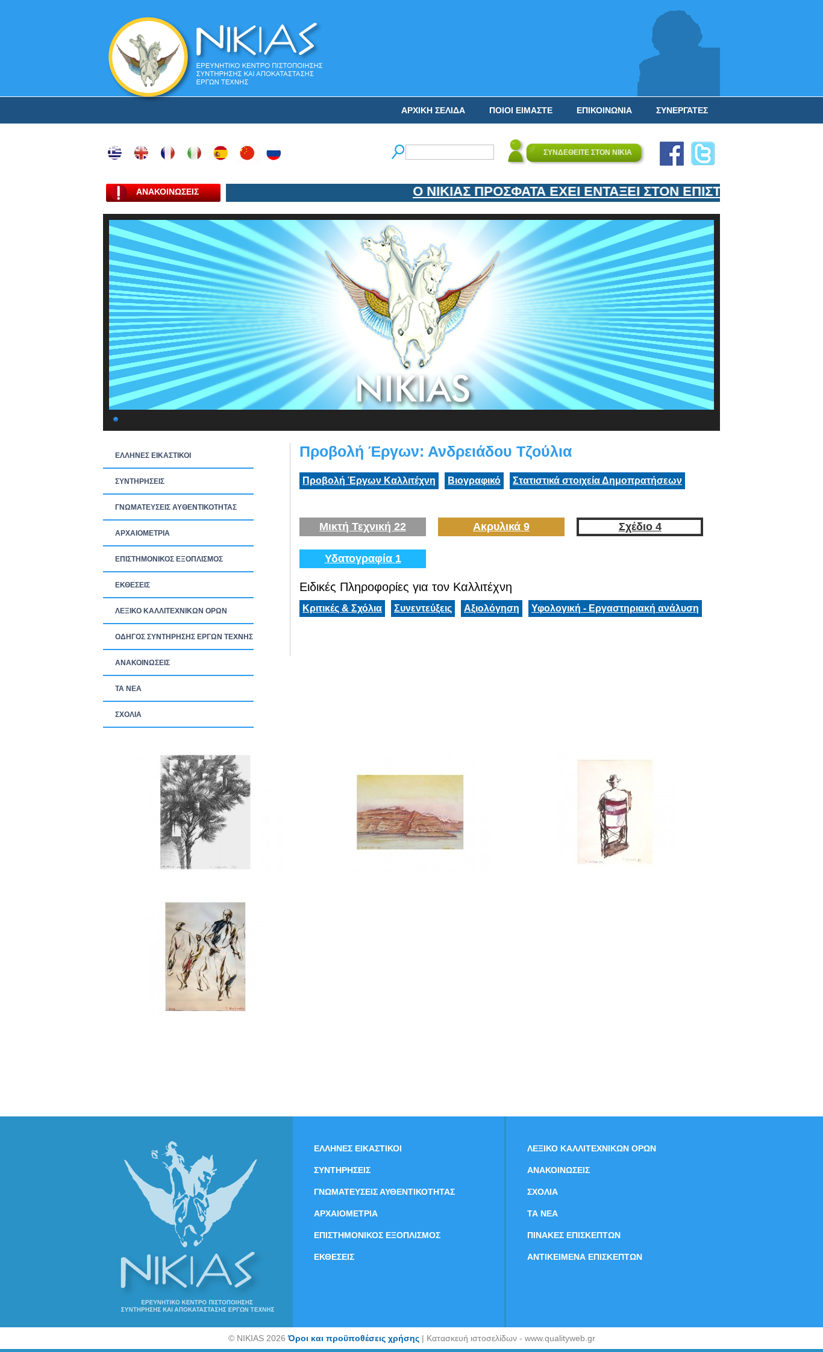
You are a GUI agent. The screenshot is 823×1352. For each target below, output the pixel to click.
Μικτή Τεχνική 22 (362, 527)
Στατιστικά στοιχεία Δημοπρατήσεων (597, 480)
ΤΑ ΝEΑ (128, 688)
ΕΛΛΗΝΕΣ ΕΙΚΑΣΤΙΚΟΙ (153, 455)
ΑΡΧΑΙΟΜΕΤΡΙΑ (142, 533)
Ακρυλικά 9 (501, 527)
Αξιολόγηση (491, 608)
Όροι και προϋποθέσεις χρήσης (353, 1338)
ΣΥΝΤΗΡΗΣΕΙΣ (139, 481)
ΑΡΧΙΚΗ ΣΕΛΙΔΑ (433, 110)
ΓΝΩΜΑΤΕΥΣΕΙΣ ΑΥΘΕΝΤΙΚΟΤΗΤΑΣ (176, 507)
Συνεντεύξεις (423, 608)
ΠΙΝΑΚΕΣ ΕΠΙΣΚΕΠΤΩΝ (574, 1235)
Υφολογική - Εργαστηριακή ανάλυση (615, 608)
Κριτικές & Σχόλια (342, 608)
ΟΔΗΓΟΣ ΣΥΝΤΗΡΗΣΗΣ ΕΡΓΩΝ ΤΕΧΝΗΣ (184, 637)
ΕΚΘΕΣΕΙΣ (132, 585)
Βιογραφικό (474, 480)
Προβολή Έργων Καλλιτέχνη (369, 480)
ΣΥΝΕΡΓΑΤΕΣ (682, 110)
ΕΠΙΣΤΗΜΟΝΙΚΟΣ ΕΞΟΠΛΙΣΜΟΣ (169, 559)
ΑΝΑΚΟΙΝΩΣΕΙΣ (142, 663)
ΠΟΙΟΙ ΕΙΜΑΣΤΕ (520, 110)
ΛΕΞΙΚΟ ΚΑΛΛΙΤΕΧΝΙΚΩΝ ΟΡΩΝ (171, 611)
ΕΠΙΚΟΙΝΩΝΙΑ (604, 110)
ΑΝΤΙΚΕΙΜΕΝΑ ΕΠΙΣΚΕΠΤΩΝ (584, 1257)
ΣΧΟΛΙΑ (128, 714)
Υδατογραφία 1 (363, 558)
